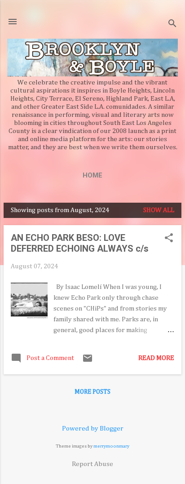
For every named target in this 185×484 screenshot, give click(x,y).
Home (92, 175)
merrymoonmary (111, 446)
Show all (158, 210)
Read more (156, 358)
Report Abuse (92, 464)
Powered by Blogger (92, 428)
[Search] (172, 24)
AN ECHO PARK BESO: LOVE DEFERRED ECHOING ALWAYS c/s (80, 243)
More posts (92, 392)
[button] (168, 238)
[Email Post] (87, 361)
